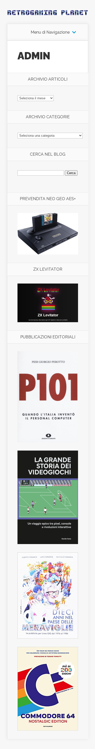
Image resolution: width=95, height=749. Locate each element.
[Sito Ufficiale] (47, 320)
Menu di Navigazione (50, 32)
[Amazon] (47, 253)
